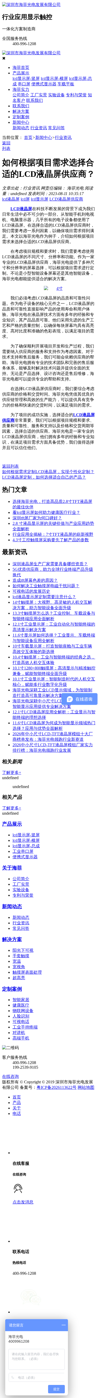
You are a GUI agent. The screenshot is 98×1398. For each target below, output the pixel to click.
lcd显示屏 (39, 199)
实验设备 (56, 95)
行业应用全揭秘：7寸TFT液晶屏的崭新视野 (53, 534)
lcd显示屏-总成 (26, 846)
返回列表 (10, 466)
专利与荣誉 (76, 95)
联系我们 (34, 100)
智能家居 (21, 999)
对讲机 (19, 1032)
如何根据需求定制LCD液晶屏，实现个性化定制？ (48, 471)
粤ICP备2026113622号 (57, 1087)
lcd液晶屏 (11, 199)
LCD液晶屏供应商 (66, 199)
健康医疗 (21, 1005)
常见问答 (56, 128)
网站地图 (86, 1087)
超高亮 (19, 978)
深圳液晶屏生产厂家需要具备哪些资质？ (50, 564)
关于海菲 (12, 868)
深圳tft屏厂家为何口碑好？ (37, 518)
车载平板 (65, 84)
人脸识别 (21, 1016)
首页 (28, 137)
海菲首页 (21, 67)
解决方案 (21, 111)
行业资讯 (38, 128)
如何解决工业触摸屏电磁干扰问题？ (46, 586)
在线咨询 (10, 1076)
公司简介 (21, 95)
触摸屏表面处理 (27, 972)
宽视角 (19, 967)
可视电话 (21, 1021)
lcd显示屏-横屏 (54, 78)
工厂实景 (38, 95)
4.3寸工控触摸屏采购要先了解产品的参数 (51, 540)
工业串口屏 (23, 851)
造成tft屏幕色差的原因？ (35, 580)
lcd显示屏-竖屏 (26, 78)
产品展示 (21, 73)
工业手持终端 (25, 1027)
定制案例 (21, 117)
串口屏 (24, 84)
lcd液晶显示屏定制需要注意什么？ (44, 597)
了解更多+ (11, 772)
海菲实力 (21, 89)
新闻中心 (21, 122)
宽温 (17, 961)
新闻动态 (21, 128)
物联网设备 (23, 1010)
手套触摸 (21, 956)
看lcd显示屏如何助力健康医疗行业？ (46, 512)
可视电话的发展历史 (31, 591)
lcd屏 (25, 199)
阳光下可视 (23, 950)
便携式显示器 (43, 84)
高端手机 (21, 1038)
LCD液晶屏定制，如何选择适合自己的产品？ (44, 477)
